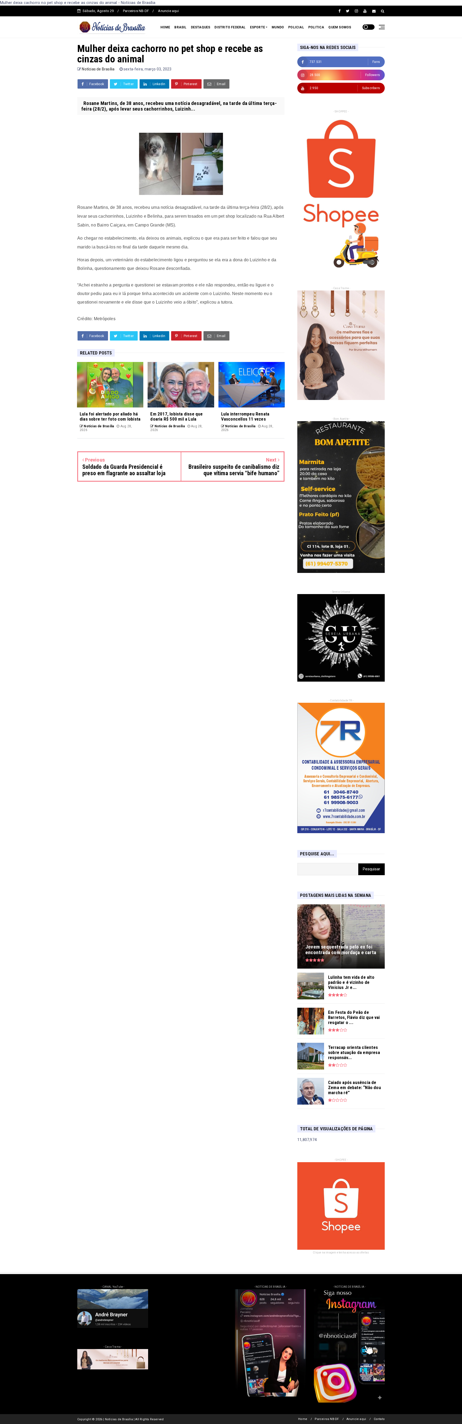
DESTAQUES (200, 27)
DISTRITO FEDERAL (229, 27)
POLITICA (316, 27)
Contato (379, 1419)
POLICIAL (296, 27)
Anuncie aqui (168, 11)
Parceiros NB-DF (136, 11)
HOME (165, 27)
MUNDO (278, 27)
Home (302, 1419)
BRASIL (180, 27)
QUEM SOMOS (339, 27)
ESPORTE (257, 27)
